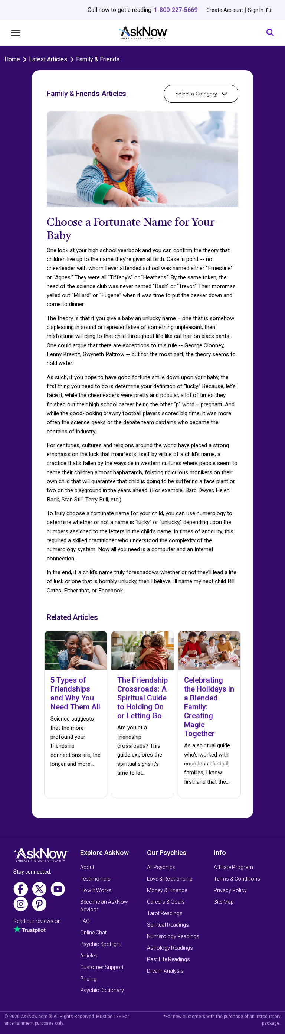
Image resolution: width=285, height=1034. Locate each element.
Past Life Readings (168, 959)
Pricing (88, 979)
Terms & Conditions (237, 879)
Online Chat (93, 933)
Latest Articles (48, 59)
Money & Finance (167, 890)
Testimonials (95, 879)
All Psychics (161, 867)
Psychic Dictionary (102, 990)
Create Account (224, 10)
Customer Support (102, 967)
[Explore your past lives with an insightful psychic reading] (41, 857)
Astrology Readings (170, 948)
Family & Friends (97, 59)
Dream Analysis (165, 971)
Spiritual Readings (168, 925)
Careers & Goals (166, 902)
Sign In (256, 10)
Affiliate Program (233, 867)
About (87, 867)
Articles (89, 956)
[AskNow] (143, 33)
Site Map (224, 902)
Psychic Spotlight (100, 944)
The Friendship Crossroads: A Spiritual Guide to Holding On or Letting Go (142, 698)
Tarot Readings (165, 913)
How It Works (96, 890)
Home (12, 59)
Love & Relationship (170, 879)
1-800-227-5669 (175, 9)
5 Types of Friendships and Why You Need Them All (75, 693)
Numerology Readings (173, 936)
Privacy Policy (230, 890)
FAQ (85, 921)
